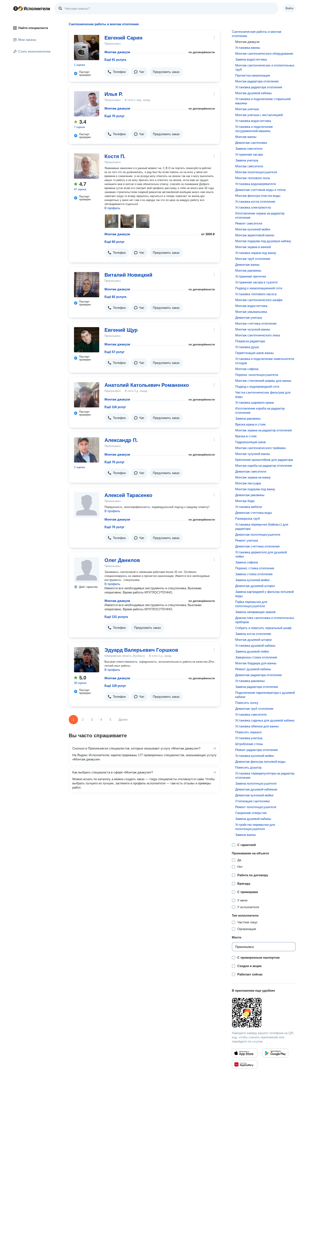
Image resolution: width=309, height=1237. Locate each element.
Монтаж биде (245, 501)
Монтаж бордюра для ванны (255, 663)
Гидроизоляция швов (250, 442)
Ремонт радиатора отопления (256, 750)
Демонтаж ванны (247, 264)
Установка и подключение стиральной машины (263, 101)
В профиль (112, 208)
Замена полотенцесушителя (255, 783)
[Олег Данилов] (86, 570)
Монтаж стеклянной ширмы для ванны (263, 380)
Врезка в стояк (246, 436)
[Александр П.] (86, 450)
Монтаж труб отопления (252, 258)
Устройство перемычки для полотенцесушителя (255, 827)
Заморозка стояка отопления (256, 657)
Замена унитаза (246, 160)
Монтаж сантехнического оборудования (264, 53)
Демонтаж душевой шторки (255, 586)
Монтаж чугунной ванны (252, 329)
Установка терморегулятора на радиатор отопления (264, 775)
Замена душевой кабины (253, 819)
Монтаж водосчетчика (251, 306)
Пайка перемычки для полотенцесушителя (251, 604)
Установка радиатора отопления (258, 87)
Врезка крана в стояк (250, 424)
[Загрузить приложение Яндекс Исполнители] (264, 1013)
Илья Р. (113, 94)
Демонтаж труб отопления (254, 708)
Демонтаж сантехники (251, 142)
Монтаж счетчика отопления (255, 323)
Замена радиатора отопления (256, 687)
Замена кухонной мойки (252, 580)
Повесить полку (246, 702)
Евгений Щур (121, 330)
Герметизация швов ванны (254, 353)
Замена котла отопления (253, 634)
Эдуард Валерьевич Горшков (141, 650)
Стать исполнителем (34, 51)
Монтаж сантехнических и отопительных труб (264, 67)
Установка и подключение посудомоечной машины (254, 129)
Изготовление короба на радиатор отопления (260, 410)
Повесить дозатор (248, 767)
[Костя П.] (86, 166)
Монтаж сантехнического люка (257, 335)
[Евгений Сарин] (86, 47)
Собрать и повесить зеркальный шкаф (263, 628)
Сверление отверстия (251, 813)
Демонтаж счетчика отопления (257, 546)
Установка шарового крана (254, 402)
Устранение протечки (250, 276)
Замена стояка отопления (253, 574)
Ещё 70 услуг (114, 116)
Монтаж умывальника (251, 311)
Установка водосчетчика (253, 121)
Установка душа (247, 347)
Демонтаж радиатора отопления (258, 675)
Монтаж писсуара (248, 483)
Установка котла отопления (255, 201)
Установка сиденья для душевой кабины (264, 720)
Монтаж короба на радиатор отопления (263, 465)
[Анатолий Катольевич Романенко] (86, 394)
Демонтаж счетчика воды (253, 512)
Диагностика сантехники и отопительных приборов (264, 620)
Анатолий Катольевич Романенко (146, 385)
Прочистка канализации (252, 75)
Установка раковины (250, 681)
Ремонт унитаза (246, 540)
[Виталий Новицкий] (86, 284)
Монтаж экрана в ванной (253, 247)
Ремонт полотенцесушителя (255, 807)
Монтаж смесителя (249, 166)
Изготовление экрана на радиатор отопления (259, 215)
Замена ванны (245, 835)
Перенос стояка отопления (254, 568)
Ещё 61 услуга (115, 59)
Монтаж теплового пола (252, 178)
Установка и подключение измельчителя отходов (264, 361)
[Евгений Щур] (86, 339)
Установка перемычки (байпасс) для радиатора (261, 526)
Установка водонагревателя (255, 184)
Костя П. (114, 156)
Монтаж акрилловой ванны (254, 235)
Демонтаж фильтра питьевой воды (260, 761)
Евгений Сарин (123, 38)
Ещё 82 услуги (115, 297)
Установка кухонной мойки (254, 755)
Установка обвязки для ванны (257, 726)
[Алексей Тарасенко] (86, 505)
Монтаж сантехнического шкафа (258, 300)
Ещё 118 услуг (115, 685)
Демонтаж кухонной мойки (254, 795)
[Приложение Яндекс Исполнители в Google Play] (275, 1053)
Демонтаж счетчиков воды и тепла (260, 190)
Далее (123, 719)
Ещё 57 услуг (114, 352)
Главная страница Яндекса (15, 8)
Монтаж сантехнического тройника (260, 448)
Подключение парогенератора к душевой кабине (265, 695)
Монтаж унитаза (247, 109)
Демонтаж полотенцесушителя (257, 534)
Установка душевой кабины (255, 645)
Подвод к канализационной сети (258, 288)
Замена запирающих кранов (255, 612)
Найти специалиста (33, 28)
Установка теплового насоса (255, 294)
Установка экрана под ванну (255, 253)
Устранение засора (249, 154)
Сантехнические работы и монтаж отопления (256, 34)
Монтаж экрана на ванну (253, 477)
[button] (116, 72)
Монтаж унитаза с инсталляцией (259, 115)
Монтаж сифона (246, 369)
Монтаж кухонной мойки (252, 229)
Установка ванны (247, 47)
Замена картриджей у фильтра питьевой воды (264, 594)
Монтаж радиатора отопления (257, 81)
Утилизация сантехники (252, 801)
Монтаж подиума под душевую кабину (263, 241)
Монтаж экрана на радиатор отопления (263, 430)
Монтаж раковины (248, 270)
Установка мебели (248, 507)
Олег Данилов (122, 560)
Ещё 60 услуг (114, 241)
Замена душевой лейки (252, 651)
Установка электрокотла (253, 207)
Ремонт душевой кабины (253, 669)
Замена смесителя (248, 148)
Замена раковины (248, 418)
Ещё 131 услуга (116, 616)
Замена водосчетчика (251, 59)
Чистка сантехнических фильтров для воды (263, 394)
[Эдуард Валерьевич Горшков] (86, 659)
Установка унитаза (248, 738)
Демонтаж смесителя (250, 471)
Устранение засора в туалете (256, 282)
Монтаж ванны (245, 137)
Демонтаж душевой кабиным (256, 789)
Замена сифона (246, 562)
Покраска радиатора (250, 341)
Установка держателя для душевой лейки (261, 554)
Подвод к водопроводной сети (257, 386)
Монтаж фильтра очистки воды (257, 195)
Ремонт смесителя (248, 223)
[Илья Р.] (86, 103)
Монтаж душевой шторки (253, 639)
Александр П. (121, 440)
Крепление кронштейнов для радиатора (264, 459)
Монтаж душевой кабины (253, 93)
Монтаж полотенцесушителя (256, 172)
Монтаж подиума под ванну (255, 489)
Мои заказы (27, 39)
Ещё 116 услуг (115, 407)
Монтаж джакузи (117, 52)
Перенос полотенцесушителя (256, 375)
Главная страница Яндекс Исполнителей (31, 8)
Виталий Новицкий (128, 275)
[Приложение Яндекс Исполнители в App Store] (245, 1053)
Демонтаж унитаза (248, 317)
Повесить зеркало (248, 732)
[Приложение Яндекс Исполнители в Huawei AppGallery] (245, 1064)
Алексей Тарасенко (128, 495)
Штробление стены (249, 744)
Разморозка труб (247, 518)
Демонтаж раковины (249, 495)
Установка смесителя (251, 714)
